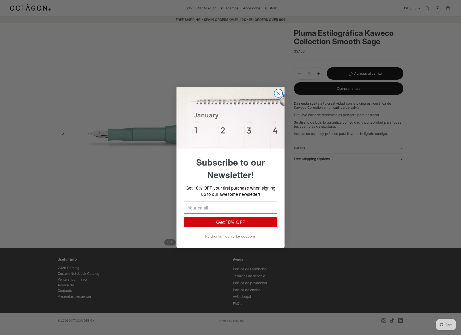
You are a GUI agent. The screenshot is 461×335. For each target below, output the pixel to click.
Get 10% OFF (230, 222)
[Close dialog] (278, 93)
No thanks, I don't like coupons (230, 236)
